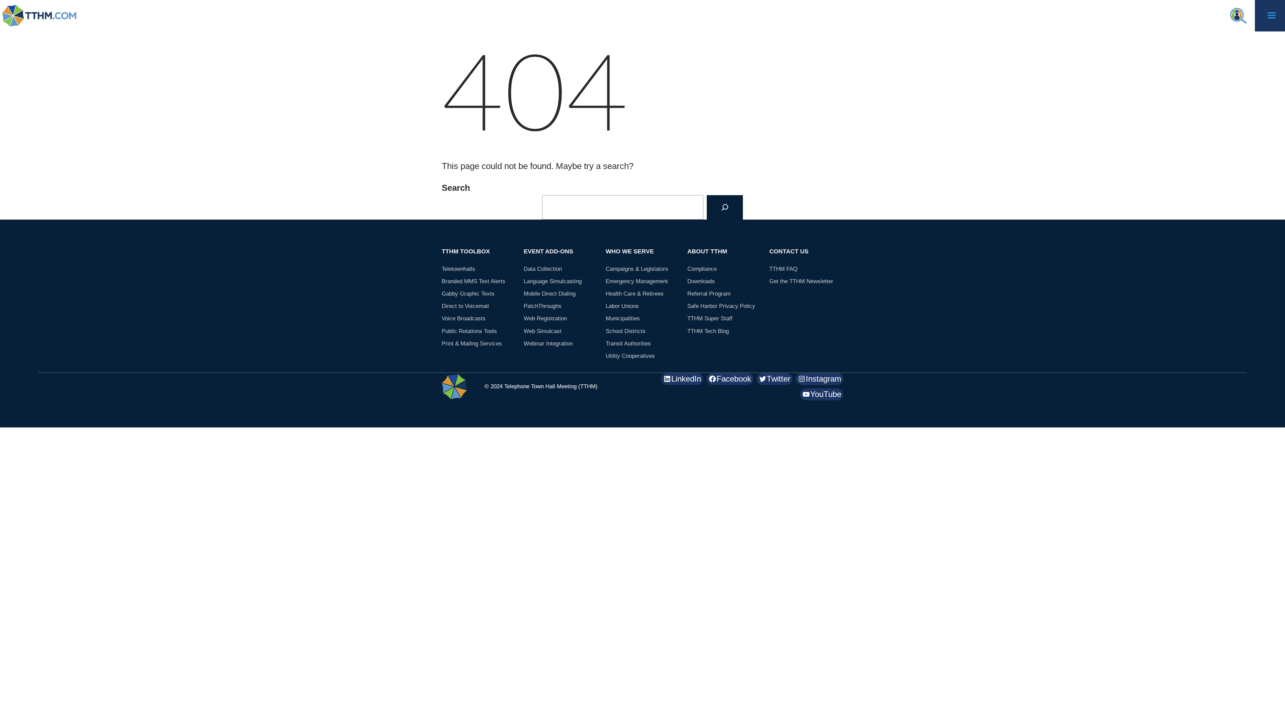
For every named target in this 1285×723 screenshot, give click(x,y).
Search (456, 188)
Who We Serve (630, 251)
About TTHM (707, 251)
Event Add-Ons (548, 251)
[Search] (725, 207)
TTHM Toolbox (466, 251)
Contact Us (788, 251)
